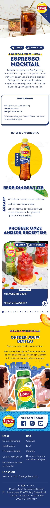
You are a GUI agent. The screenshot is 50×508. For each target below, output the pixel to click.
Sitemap (30, 451)
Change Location (28, 476)
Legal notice (8, 446)
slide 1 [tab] (3, 312)
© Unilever (26, 485)
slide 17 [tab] (42, 311)
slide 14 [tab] (35, 311)
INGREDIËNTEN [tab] (25, 98)
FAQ (28, 446)
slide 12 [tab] (30, 311)
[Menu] (45, 16)
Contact (30, 441)
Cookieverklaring (11, 441)
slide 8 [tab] (20, 311)
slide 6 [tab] (15, 311)
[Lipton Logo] (8, 421)
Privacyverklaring (11, 451)
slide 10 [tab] (25, 311)
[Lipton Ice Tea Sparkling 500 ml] (25, 159)
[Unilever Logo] (3, 492)
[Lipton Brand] (42, 7)
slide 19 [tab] (47, 311)
